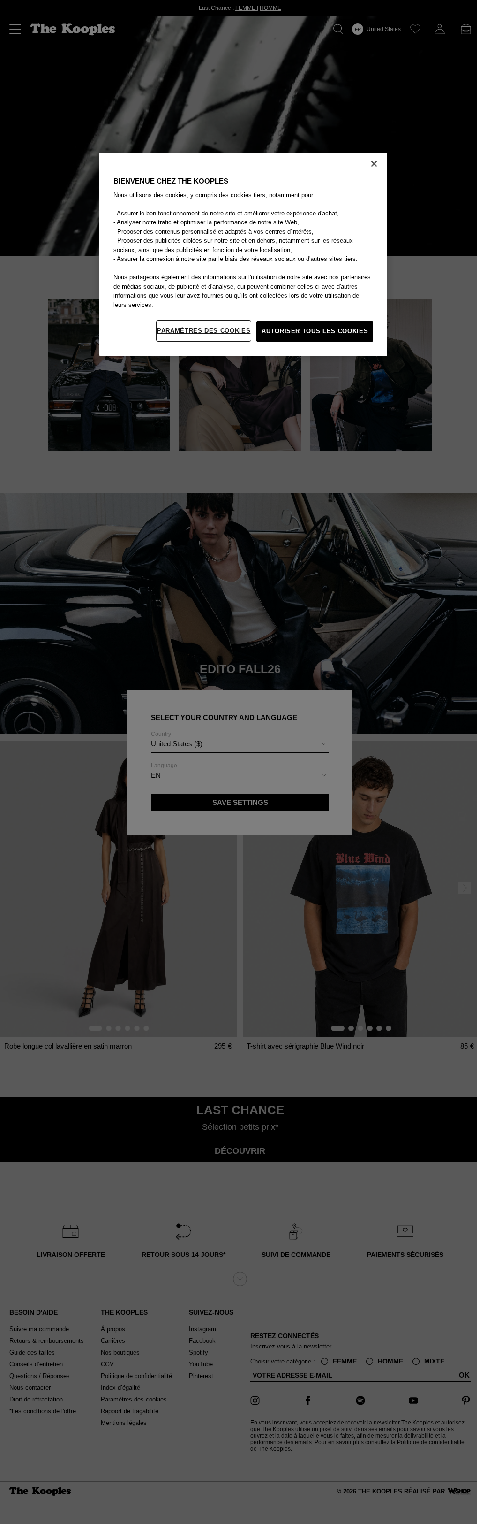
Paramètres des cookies (201, 330)
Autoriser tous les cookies (312, 331)
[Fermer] (371, 163)
